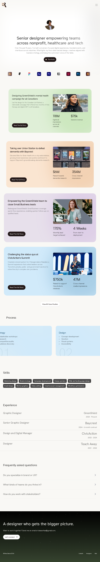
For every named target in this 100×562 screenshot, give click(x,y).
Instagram (89, 553)
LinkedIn (81, 553)
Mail (96, 553)
